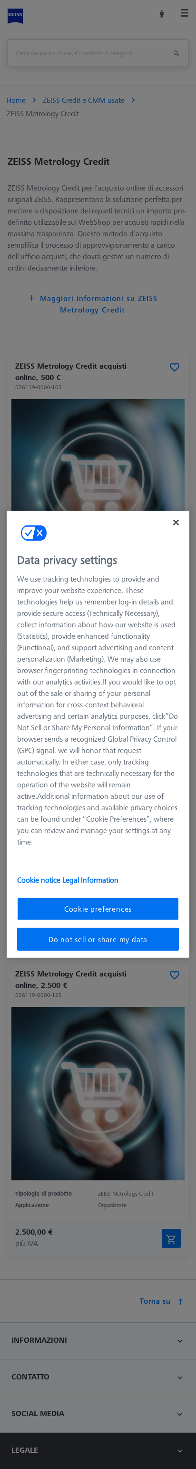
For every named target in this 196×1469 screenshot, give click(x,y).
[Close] (176, 522)
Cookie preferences (98, 908)
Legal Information (90, 879)
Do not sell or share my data (98, 939)
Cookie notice (39, 879)
